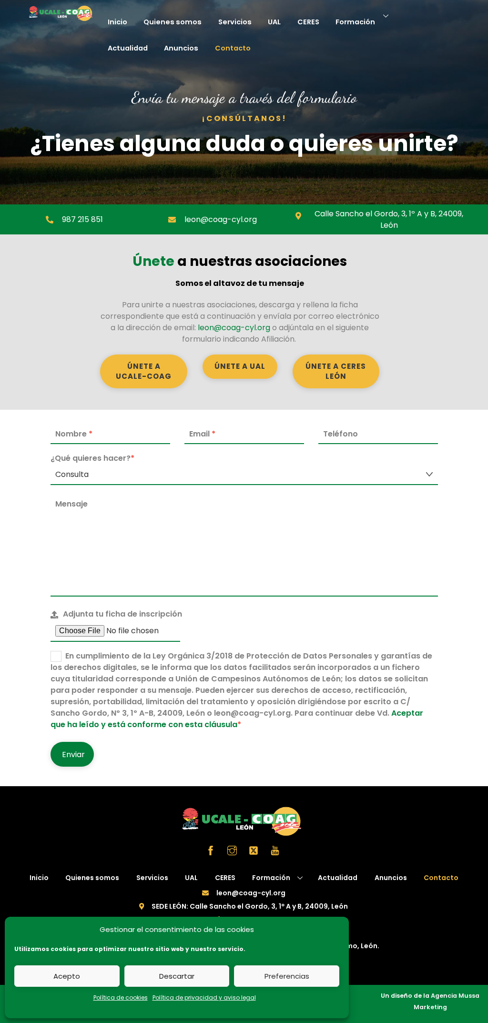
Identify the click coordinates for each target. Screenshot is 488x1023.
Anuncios (181, 48)
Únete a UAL (239, 366)
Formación (355, 22)
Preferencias (286, 976)
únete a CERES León (335, 371)
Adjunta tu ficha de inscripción (122, 613)
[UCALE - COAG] (62, 18)
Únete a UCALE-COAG (144, 371)
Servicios (235, 22)
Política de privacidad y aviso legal (204, 997)
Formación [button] (271, 877)
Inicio (117, 22)
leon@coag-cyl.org (234, 327)
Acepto (66, 976)
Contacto (233, 48)
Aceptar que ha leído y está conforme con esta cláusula (237, 719)
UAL (274, 22)
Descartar (176, 976)
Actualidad (128, 48)
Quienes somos (172, 22)
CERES (308, 22)
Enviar (73, 754)
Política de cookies (120, 997)
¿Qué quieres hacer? (92, 458)
